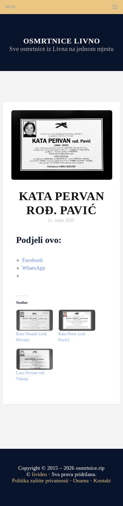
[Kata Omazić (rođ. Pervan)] (34, 320)
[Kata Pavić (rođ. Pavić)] (77, 320)
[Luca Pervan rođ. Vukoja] (34, 359)
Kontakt (102, 481)
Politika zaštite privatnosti (40, 481)
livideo (40, 474)
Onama (81, 481)
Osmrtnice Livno (61, 41)
